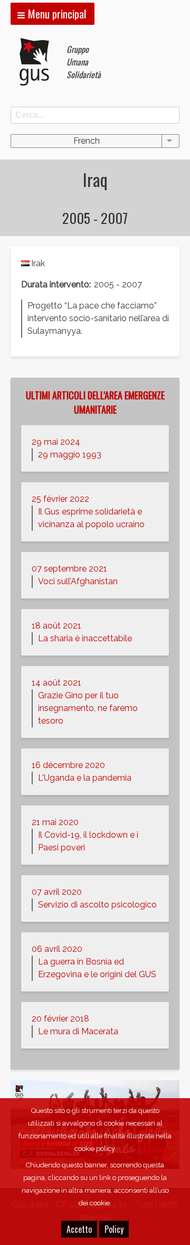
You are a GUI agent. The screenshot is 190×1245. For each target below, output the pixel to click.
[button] (52, 14)
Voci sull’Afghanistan (78, 581)
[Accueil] (38, 62)
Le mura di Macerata (78, 1031)
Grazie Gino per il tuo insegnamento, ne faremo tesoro (88, 708)
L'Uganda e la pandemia (84, 778)
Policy (114, 1229)
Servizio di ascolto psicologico (97, 905)
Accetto (79, 1229)
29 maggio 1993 (69, 455)
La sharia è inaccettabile (85, 638)
